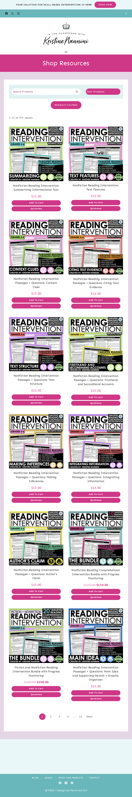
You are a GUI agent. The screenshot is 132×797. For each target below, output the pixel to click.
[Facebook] (6, 13)
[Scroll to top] (124, 784)
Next (89, 716)
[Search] (77, 92)
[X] (12, 13)
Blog (35, 778)
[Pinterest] (72, 782)
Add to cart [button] (36, 203)
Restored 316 (78, 790)
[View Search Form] (126, 13)
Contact (94, 778)
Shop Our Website (71, 778)
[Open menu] (66, 52)
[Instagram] (18, 13)
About (49, 778)
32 (80, 716)
